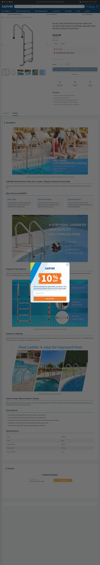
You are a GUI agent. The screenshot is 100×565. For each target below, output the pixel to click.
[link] (50, 268)
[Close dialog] (67, 264)
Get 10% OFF (50, 299)
